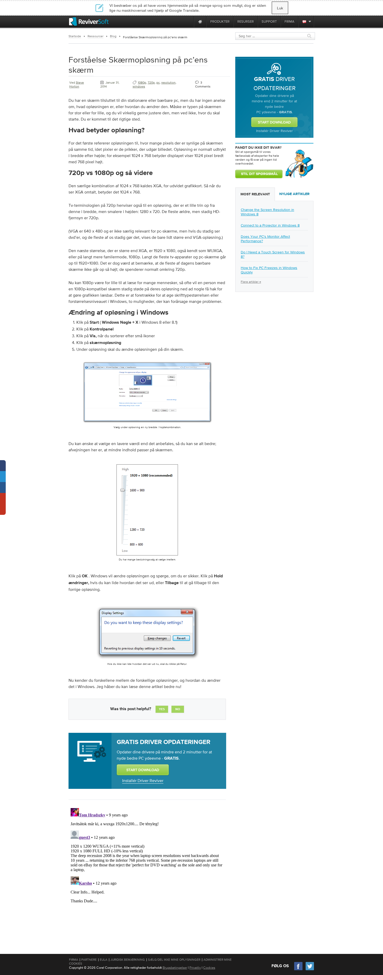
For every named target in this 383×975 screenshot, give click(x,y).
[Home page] (200, 21)
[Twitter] (310, 969)
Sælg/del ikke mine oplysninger (174, 959)
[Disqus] (147, 871)
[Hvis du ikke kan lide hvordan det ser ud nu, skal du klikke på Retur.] (147, 661)
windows (139, 86)
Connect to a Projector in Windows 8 (270, 225)
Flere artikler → (251, 282)
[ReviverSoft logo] (89, 21)
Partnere (89, 959)
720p (151, 82)
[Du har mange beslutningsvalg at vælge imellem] (147, 556)
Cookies (209, 968)
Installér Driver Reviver (142, 780)
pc (158, 82)
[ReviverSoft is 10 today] (188, 21)
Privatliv (195, 968)
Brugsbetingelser (175, 968)
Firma (73, 959)
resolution (168, 82)
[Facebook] (298, 969)
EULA (103, 959)
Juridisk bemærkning (127, 959)
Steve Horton (76, 84)
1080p (142, 82)
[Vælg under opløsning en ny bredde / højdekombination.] (147, 424)
